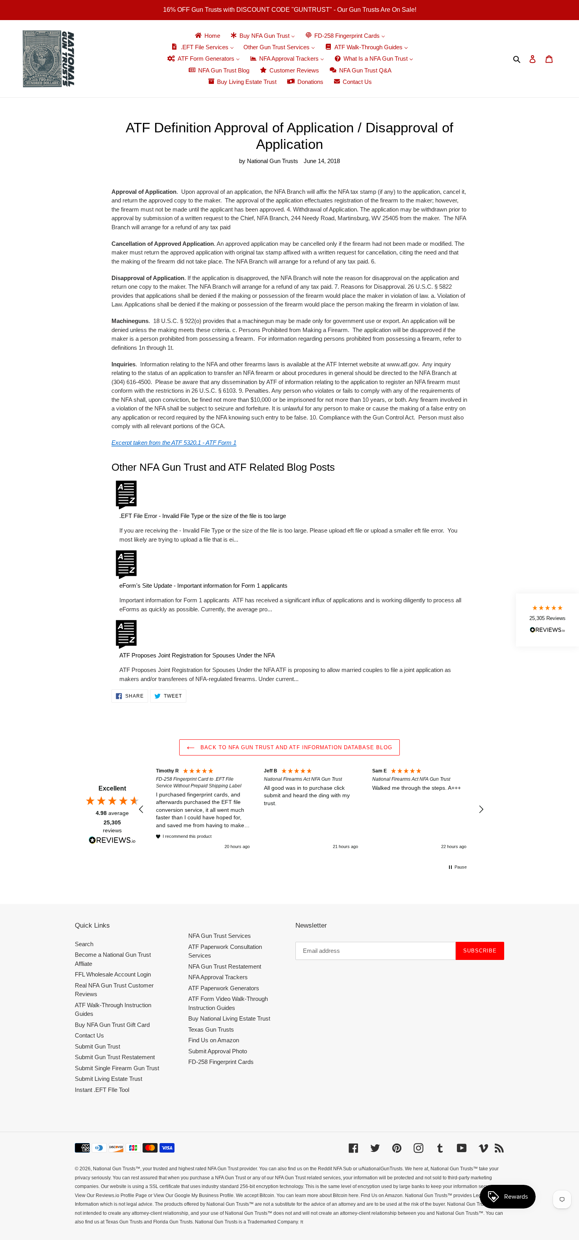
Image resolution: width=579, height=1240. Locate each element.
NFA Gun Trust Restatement (224, 966)
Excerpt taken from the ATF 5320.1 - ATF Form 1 (173, 442)
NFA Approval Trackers (218, 977)
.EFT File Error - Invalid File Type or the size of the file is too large (202, 515)
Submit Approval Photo (217, 1051)
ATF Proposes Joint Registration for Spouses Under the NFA (197, 655)
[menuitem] (207, 35)
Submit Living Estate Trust (108, 1078)
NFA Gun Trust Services (219, 935)
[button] (141, 809)
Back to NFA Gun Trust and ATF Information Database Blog (295, 747)
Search (84, 944)
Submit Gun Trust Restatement (115, 1057)
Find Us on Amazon (213, 1040)
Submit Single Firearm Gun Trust (117, 1068)
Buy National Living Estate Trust (229, 1018)
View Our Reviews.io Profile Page (111, 1195)
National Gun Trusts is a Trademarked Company (246, 1222)
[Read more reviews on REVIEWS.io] (112, 841)
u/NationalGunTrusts (380, 1168)
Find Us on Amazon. (382, 1195)
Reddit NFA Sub (335, 1168)
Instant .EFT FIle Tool (102, 1089)
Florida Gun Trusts (173, 1222)
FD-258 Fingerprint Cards (221, 1061)
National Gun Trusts (114, 1168)
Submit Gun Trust (97, 1046)
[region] (311, 809)
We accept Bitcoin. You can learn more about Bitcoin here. (298, 1195)
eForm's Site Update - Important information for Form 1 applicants (203, 585)
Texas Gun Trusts (211, 1029)
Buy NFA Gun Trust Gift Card (112, 1024)
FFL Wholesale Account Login (113, 974)
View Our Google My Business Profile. (194, 1195)
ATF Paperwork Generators (223, 988)
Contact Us (89, 1035)
